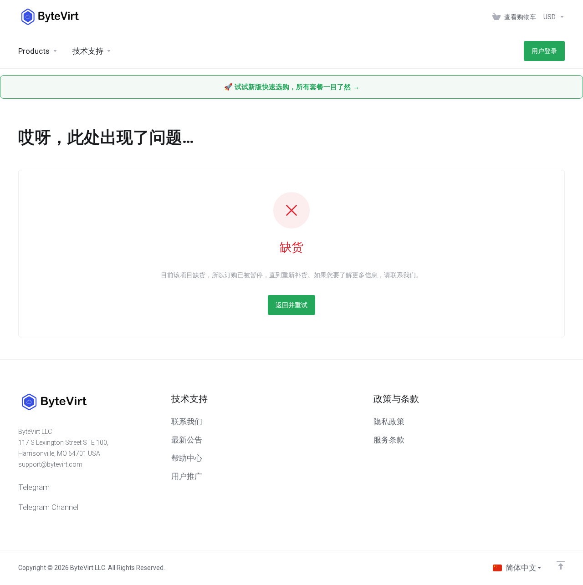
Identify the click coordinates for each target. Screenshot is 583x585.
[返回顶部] (560, 565)
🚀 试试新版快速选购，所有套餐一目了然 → (291, 87)
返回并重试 (291, 305)
